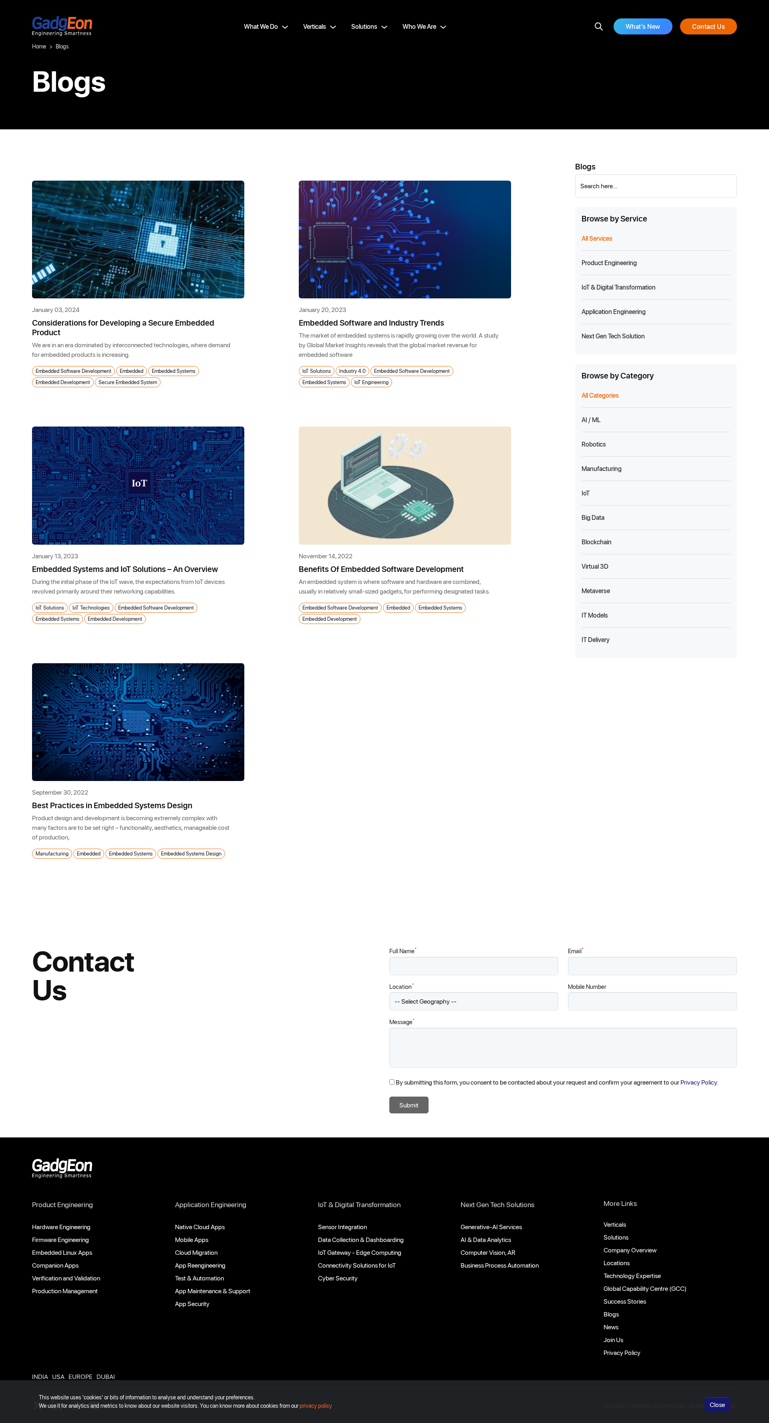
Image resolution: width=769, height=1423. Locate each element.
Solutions (364, 26)
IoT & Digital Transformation (359, 1204)
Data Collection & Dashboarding (361, 1239)
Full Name (403, 950)
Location (401, 986)
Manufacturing (52, 853)
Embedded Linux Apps (62, 1252)
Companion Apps (55, 1265)
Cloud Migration (196, 1252)
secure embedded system (128, 381)
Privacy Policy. (699, 1082)
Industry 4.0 (352, 370)
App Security (192, 1303)
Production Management (65, 1290)
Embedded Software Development (73, 370)
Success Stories (625, 1301)
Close (717, 1404)
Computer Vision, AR (488, 1252)
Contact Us (708, 26)
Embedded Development (63, 381)
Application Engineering (210, 1204)
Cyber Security (338, 1278)
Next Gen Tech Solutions (497, 1204)
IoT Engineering (371, 381)
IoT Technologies (91, 607)
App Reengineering (200, 1265)
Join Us (613, 1339)
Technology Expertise (632, 1275)
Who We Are (419, 26)
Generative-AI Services (491, 1226)
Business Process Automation (500, 1265)
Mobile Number (587, 986)
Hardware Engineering (61, 1226)
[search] (599, 26)
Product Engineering (62, 1204)
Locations (617, 1262)
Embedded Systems (173, 370)
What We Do (261, 26)
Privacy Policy (622, 1352)
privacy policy (316, 1405)
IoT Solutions (316, 370)
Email (576, 950)
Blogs (611, 1314)
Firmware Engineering (60, 1239)
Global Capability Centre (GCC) (645, 1288)
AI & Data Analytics (486, 1239)
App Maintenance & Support (212, 1290)
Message (402, 1021)
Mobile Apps (191, 1239)
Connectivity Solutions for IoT (357, 1265)
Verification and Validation (66, 1278)
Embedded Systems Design (191, 853)
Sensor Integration (342, 1226)
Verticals (314, 26)
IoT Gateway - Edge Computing (359, 1252)
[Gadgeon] (62, 1170)
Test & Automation (199, 1278)
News (611, 1326)
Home (39, 46)
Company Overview (630, 1250)
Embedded (131, 370)
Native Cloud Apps (200, 1226)
